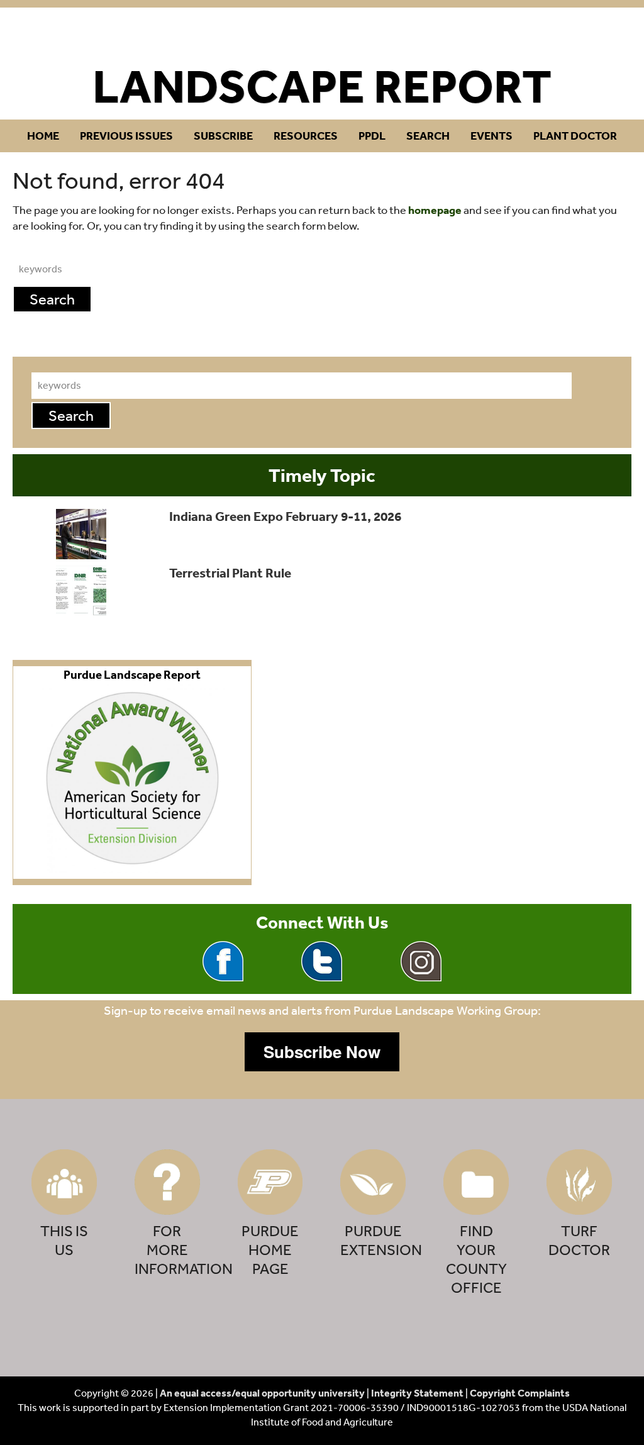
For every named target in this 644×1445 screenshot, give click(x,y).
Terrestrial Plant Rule (230, 572)
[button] (322, 1051)
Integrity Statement (417, 1392)
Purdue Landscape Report (322, 35)
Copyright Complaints (520, 1392)
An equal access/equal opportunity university (262, 1392)
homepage (435, 210)
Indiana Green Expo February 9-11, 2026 (285, 516)
